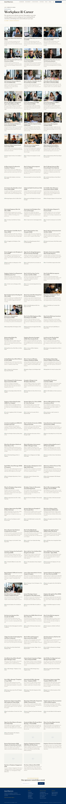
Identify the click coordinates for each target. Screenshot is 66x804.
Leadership (21, 1)
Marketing (29, 796)
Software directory (43, 795)
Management (28, 1)
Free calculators (42, 796)
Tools (46, 1)
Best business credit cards (44, 793)
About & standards (55, 792)
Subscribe (41, 783)
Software (42, 1)
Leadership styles (43, 792)
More (50, 1)
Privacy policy (54, 795)
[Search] (53, 1)
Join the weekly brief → (9, 797)
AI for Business (35, 1)
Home (5, 7)
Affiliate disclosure (55, 793)
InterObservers (8, 2)
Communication (30, 793)
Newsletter (58, 1)
